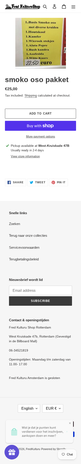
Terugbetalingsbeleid (24, 259)
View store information (25, 156)
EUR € (51, 408)
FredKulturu (33, 449)
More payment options (40, 136)
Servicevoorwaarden (24, 247)
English (27, 408)
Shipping (31, 95)
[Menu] (73, 6)
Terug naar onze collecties (28, 235)
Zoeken (14, 224)
